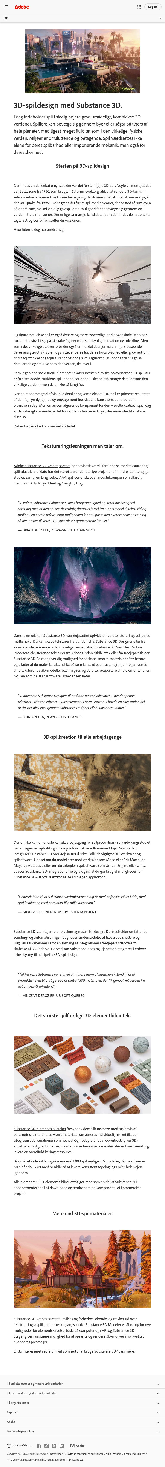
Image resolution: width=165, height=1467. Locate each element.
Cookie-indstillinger (134, 1453)
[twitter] (54, 1446)
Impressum (55, 1453)
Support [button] (12, 1412)
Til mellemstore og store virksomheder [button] (32, 1393)
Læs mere (126, 1351)
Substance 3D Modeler (103, 1324)
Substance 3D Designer (114, 641)
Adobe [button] (11, 1422)
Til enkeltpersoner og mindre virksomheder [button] (35, 1384)
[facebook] (39, 1446)
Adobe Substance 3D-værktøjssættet (42, 466)
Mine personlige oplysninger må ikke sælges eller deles (36, 1459)
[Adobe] (22, 7)
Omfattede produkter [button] (20, 1431)
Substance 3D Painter (31, 658)
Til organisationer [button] (18, 1403)
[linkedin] (62, 1446)
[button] (139, 6)
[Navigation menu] (6, 7)
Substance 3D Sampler (111, 647)
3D (6, 18)
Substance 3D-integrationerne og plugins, (57, 871)
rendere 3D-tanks (128, 191)
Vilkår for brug (113, 1453)
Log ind (153, 7)
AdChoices (77, 1459)
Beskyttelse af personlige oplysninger (83, 1453)
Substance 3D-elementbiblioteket (40, 1128)
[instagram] (46, 1446)
